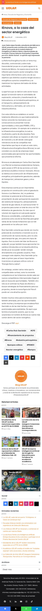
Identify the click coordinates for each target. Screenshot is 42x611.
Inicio (5, 14)
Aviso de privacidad (28, 596)
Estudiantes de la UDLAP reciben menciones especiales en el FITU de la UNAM (11, 423)
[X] (11, 357)
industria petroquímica (27, 340)
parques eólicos (15, 345)
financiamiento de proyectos (21, 335)
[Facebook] (6, 357)
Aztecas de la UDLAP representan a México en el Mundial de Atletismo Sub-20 (11, 452)
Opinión (17, 23)
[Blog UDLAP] (11, 8)
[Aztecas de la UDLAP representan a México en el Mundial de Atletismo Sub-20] (11, 441)
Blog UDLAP (8, 37)
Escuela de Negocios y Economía (19, 14)
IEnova (9, 340)
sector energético (15, 350)
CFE (33, 330)
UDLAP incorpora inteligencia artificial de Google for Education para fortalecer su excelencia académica (30, 455)
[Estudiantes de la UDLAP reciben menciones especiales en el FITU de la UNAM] (11, 413)
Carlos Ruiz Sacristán (17, 330)
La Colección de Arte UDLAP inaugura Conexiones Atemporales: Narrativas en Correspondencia (31, 425)
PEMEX (31, 345)
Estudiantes (33, 19)
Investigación (7, 23)
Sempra (32, 350)
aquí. (17, 323)
